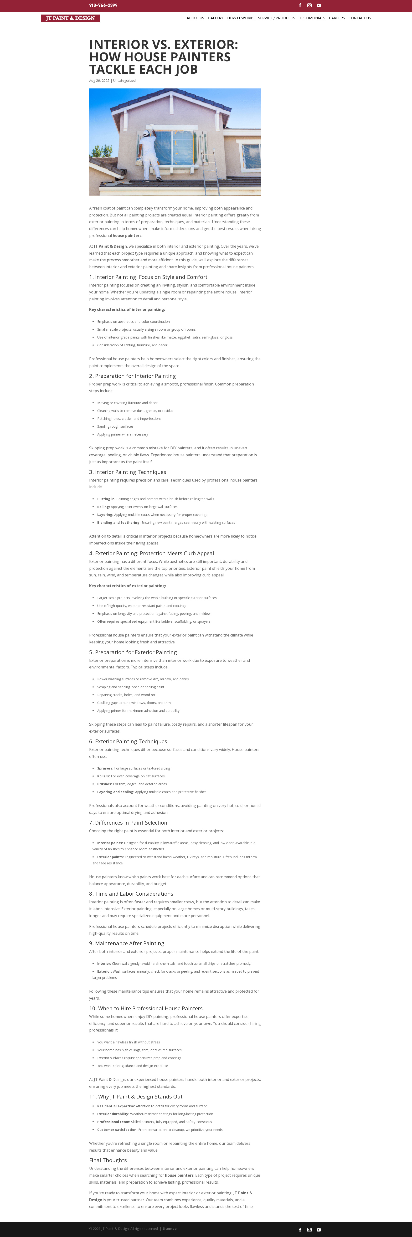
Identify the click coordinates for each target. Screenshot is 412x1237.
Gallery (215, 18)
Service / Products (276, 18)
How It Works (240, 18)
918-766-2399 (103, 5)
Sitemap (169, 1228)
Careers (337, 18)
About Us (195, 18)
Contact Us (360, 18)
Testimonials (312, 18)
